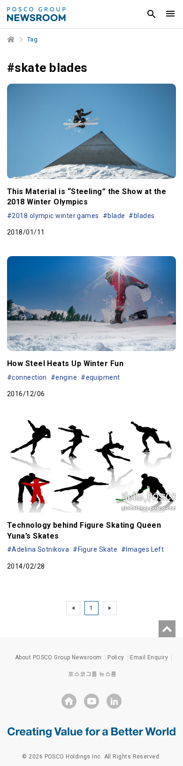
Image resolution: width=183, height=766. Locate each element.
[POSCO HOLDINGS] (68, 701)
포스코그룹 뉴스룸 (92, 674)
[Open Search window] (151, 14)
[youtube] (91, 701)
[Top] (167, 628)
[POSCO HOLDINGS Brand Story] (91, 731)
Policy (115, 657)
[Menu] (170, 14)
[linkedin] (114, 701)
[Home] (11, 39)
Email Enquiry (149, 657)
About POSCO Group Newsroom (58, 657)
